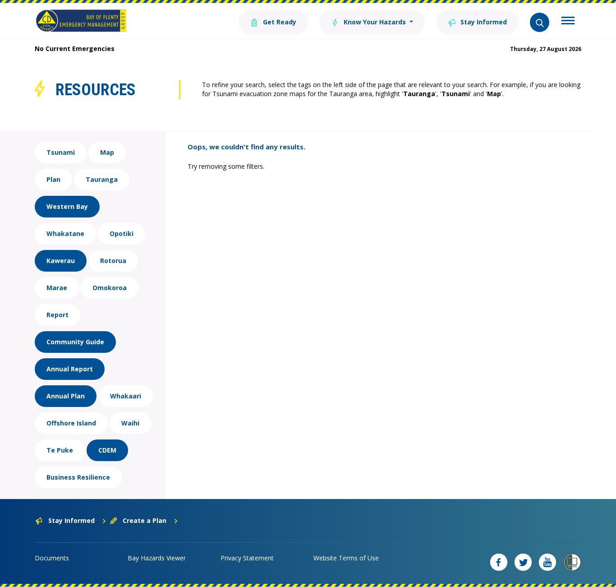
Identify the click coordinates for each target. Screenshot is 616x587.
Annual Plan (65, 396)
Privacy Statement (247, 558)
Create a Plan (144, 520)
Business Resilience (78, 477)
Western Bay (67, 206)
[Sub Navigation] (568, 21)
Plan (53, 179)
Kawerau (60, 260)
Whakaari (125, 396)
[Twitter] (523, 562)
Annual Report (69, 369)
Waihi (130, 423)
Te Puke (59, 450)
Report (57, 314)
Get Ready (278, 22)
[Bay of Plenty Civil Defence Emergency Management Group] (81, 20)
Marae (56, 287)
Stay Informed (483, 22)
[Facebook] (498, 562)
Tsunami (60, 152)
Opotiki (121, 233)
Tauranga (102, 179)
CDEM (107, 450)
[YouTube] (547, 562)
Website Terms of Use (346, 558)
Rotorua (113, 260)
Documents (52, 558)
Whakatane (65, 233)
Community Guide (75, 341)
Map (107, 152)
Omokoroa (109, 287)
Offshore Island (71, 423)
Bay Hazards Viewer (157, 558)
